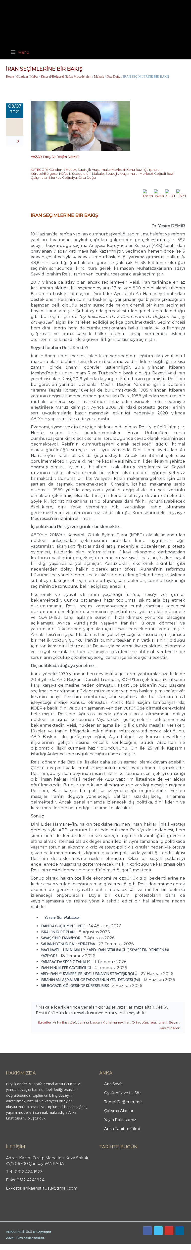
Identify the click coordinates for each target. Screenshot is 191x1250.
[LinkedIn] (179, 1230)
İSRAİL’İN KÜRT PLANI (58, 932)
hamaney (115, 1022)
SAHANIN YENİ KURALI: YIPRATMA (68, 944)
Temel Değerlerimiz (123, 1101)
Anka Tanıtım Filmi (122, 1128)
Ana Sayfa (113, 1083)
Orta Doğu (114, 76)
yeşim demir (170, 1028)
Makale (99, 76)
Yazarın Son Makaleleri (62, 917)
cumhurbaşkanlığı (92, 1022)
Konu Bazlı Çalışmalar (143, 170)
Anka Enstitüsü (64, 1022)
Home (10, 76)
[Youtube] (169, 1230)
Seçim (174, 1022)
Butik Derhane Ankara (18, 1247)
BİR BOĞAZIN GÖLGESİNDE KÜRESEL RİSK (75, 985)
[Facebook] (147, 1230)
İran (127, 1022)
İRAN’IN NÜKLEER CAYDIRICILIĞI (66, 968)
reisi (152, 1022)
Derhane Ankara (51, 1247)
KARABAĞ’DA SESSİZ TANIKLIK (65, 962)
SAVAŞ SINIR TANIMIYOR (60, 938)
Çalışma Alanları (119, 1110)
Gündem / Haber (27, 76)
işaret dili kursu (78, 1247)
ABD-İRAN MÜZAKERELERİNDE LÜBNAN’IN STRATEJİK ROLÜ (89, 974)
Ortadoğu (140, 1022)
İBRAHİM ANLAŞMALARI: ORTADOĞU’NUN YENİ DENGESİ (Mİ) (90, 980)
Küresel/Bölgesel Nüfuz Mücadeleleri (66, 76)
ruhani (162, 1022)
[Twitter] (158, 1230)
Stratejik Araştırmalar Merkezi (101, 170)
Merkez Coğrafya (63, 177)
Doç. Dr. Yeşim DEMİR (61, 157)
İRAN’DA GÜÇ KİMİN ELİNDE (63, 926)
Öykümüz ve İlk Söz (122, 1092)
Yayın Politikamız (120, 1119)
